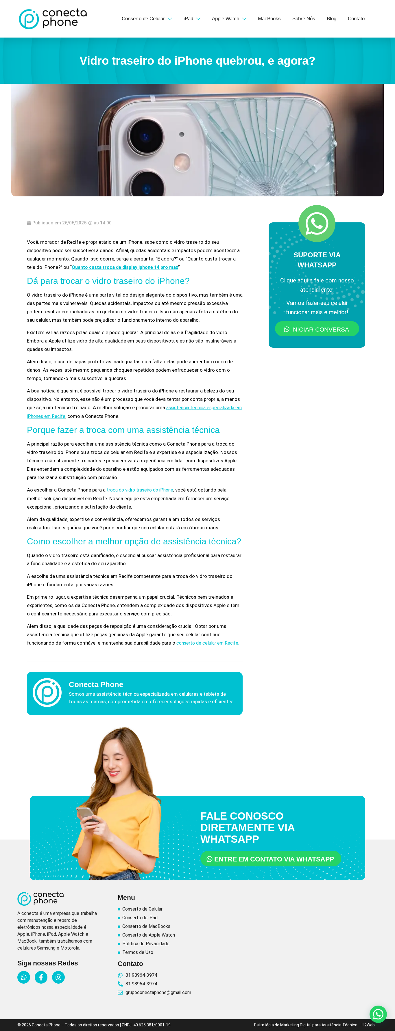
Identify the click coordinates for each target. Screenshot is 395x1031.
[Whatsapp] (23, 977)
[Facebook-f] (41, 977)
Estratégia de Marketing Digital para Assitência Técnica (305, 1025)
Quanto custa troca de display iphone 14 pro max (125, 267)
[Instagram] (58, 977)
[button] (378, 1014)
